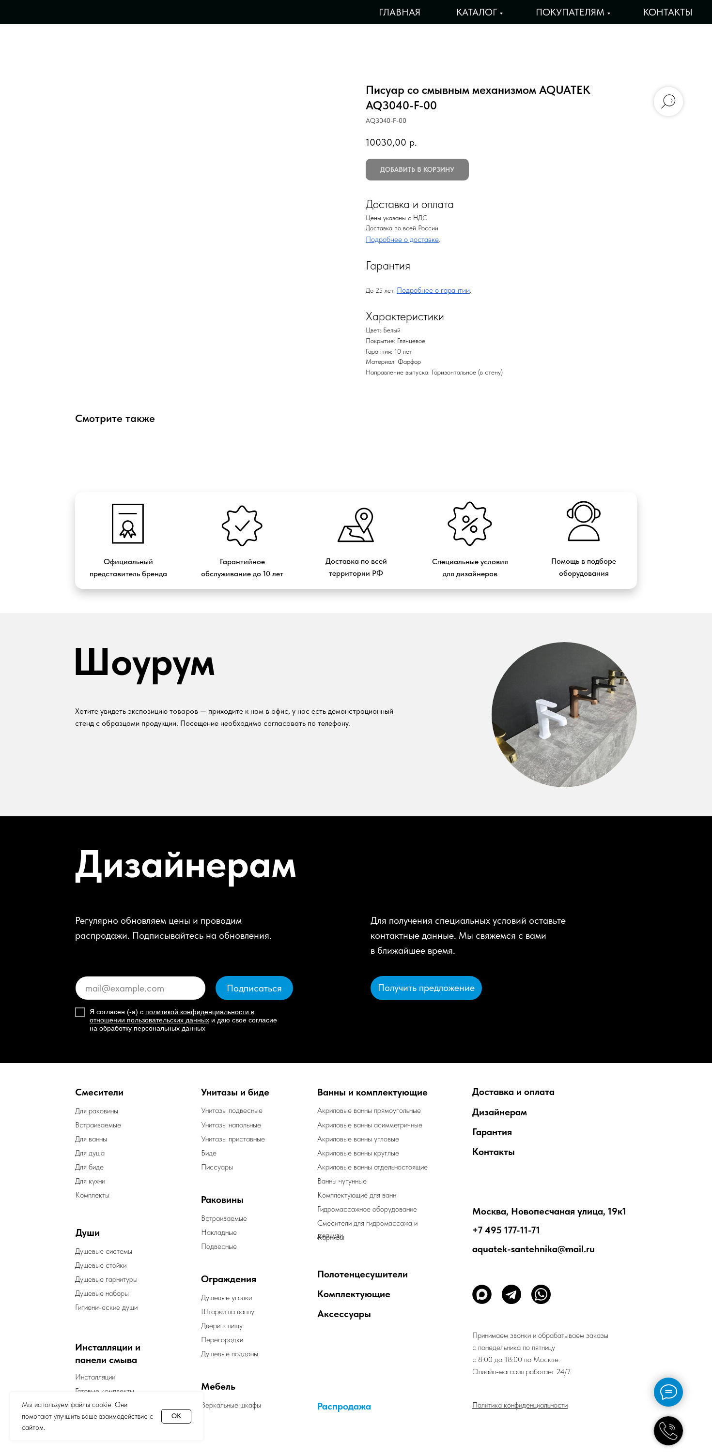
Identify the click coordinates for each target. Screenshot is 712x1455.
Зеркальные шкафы (231, 1405)
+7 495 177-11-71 (506, 1230)
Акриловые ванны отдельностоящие (372, 1166)
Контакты (668, 12)
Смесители (99, 1092)
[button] (426, 988)
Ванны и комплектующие (372, 1092)
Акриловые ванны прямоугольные (369, 1110)
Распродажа (344, 1406)
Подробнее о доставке (402, 239)
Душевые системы (103, 1251)
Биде (209, 1152)
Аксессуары (344, 1314)
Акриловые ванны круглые (358, 1152)
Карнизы (330, 1237)
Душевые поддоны (229, 1353)
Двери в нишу (222, 1325)
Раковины (222, 1199)
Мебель (218, 1386)
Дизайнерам (499, 1112)
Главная (399, 12)
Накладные (219, 1232)
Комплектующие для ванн (356, 1195)
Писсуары (217, 1166)
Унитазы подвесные (232, 1110)
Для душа (90, 1152)
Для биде (89, 1166)
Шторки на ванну (227, 1311)
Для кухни (90, 1180)
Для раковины (96, 1110)
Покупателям (570, 12)
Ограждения (228, 1279)
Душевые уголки (226, 1297)
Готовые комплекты (104, 1390)
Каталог (476, 12)
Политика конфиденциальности (520, 1405)
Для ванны (91, 1138)
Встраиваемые (224, 1218)
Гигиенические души (106, 1307)
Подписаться (254, 988)
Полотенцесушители (362, 1274)
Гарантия (492, 1132)
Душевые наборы (102, 1293)
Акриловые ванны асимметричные (369, 1124)
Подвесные (219, 1246)
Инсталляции (95, 1376)
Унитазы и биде (235, 1092)
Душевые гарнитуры (106, 1279)
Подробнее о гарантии (433, 290)
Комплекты (92, 1195)
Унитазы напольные (231, 1124)
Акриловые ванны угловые (358, 1138)
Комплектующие (353, 1294)
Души (88, 1232)
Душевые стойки (100, 1265)
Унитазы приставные (233, 1138)
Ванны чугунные (342, 1180)
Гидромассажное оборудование (367, 1209)
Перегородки (222, 1339)
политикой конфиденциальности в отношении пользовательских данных (172, 1016)
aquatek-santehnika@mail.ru (533, 1249)
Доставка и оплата (513, 1091)
